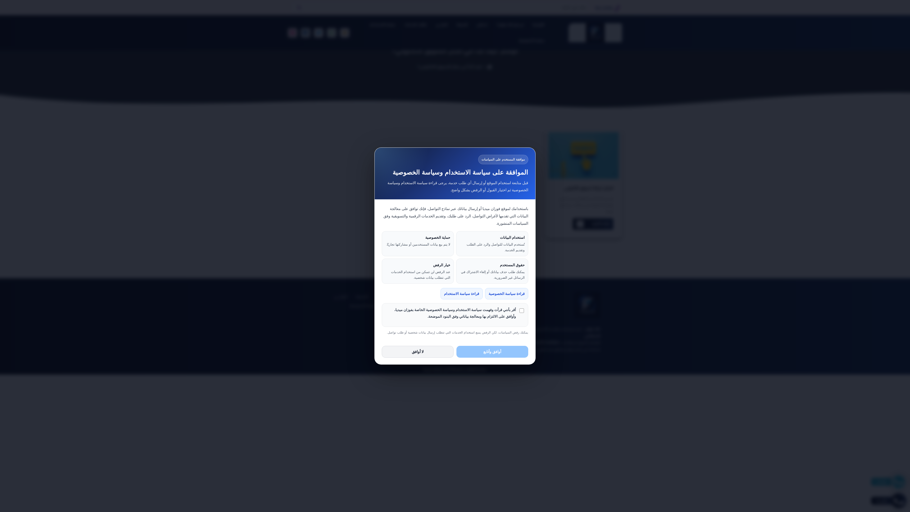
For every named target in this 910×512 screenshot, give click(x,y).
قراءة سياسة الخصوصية (507, 294)
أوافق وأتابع (492, 352)
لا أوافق (418, 352)
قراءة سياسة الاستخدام (461, 294)
